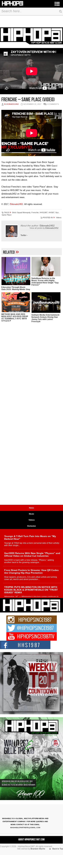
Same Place (6, 215)
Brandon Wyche (38, 849)
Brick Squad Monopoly (21, 212)
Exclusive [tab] (31, 526)
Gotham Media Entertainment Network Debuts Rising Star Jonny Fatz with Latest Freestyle (45, 318)
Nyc (57, 212)
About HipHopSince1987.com (31, 839)
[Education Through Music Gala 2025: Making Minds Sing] (15, 271)
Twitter (23, 235)
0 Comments (53, 104)
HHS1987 (44, 212)
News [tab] (31, 508)
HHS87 (51, 212)
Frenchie (35, 212)
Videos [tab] (32, 520)
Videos (58, 218)
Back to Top (57, 849)
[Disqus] (31, 373)
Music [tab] (31, 514)
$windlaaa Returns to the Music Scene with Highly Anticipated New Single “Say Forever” (45, 281)
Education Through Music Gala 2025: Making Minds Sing (15, 288)
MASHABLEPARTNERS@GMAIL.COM (25, 827)
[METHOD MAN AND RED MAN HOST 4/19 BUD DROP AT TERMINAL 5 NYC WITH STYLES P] (15, 302)
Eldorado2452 (11, 104)
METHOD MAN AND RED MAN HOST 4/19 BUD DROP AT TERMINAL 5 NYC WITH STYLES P (14, 317)
